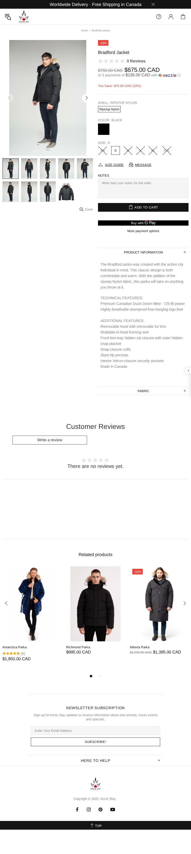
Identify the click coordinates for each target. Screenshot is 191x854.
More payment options (143, 231)
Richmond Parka (78, 647)
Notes (103, 175)
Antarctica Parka (14, 647)
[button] (143, 75)
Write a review (49, 440)
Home (84, 30)
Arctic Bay (24, 17)
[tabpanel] (32, 618)
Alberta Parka (139, 647)
